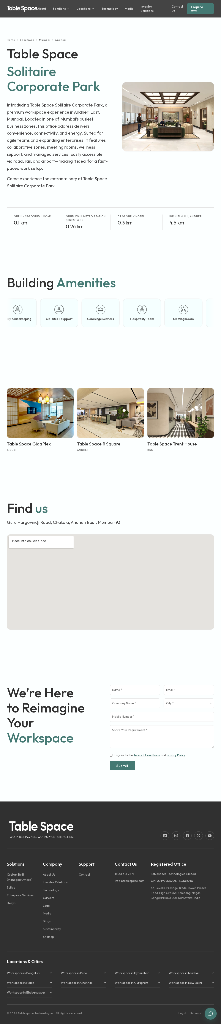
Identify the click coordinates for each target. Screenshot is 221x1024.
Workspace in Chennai (76, 983)
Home (11, 39)
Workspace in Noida (20, 983)
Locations (27, 39)
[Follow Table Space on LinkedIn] (165, 835)
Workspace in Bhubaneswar (26, 992)
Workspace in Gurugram (131, 983)
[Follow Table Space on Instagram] (176, 835)
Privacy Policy (176, 755)
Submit (122, 765)
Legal (182, 1013)
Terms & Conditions (147, 755)
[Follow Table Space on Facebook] (187, 835)
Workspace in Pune (74, 973)
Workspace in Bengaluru (23, 973)
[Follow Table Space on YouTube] (209, 835)
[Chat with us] (211, 1014)
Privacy (196, 1013)
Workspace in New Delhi (185, 983)
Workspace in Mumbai (184, 973)
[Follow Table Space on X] (198, 835)
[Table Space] (22, 9)
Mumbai (44, 39)
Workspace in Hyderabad (132, 973)
